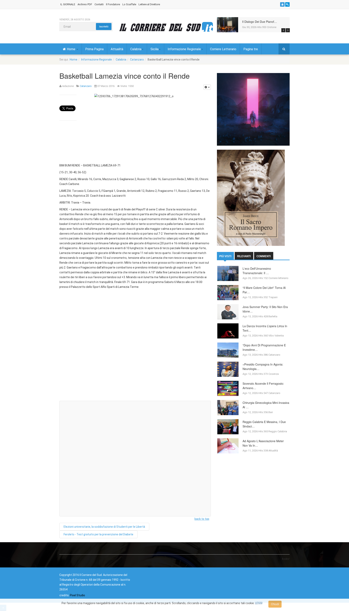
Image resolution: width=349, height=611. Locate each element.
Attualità (117, 49)
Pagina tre (250, 49)
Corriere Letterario (223, 49)
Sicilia (154, 49)
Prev (283, 30)
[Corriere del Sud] (166, 27)
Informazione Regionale (184, 49)
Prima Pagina (94, 49)
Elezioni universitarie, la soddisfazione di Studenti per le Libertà (104, 526)
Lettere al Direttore (149, 4)
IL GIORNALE (67, 4)
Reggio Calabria (277, 431)
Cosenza (273, 373)
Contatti (99, 4)
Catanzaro (137, 59)
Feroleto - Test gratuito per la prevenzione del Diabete (98, 534)
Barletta (272, 316)
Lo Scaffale (129, 4)
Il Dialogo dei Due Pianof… (259, 22)
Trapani (273, 297)
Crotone (271, 27)
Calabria (135, 49)
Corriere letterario (278, 278)
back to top (201, 518)
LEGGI (258, 603)
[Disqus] (135, 346)
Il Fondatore (113, 4)
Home (71, 49)
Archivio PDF (85, 4)
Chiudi (275, 604)
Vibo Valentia (276, 335)
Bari (270, 412)
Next (288, 30)
